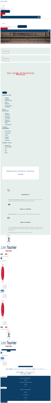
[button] (3, 14)
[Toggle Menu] (39, 17)
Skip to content (4, 1)
